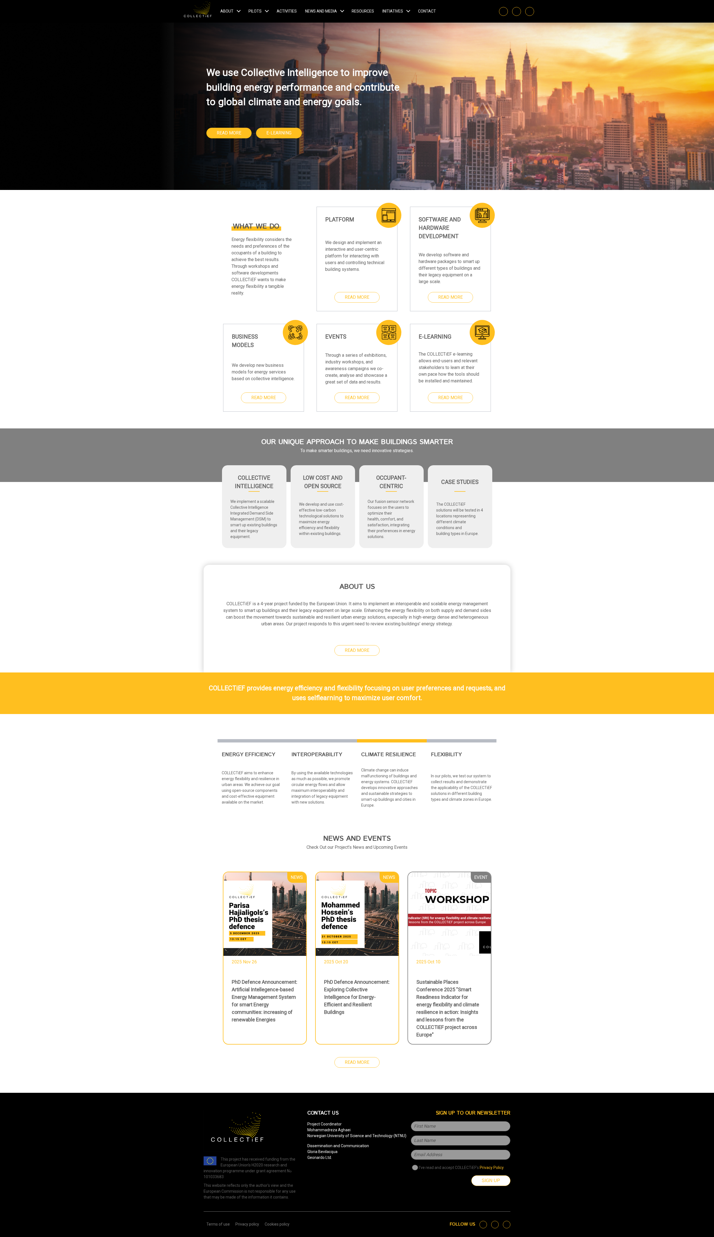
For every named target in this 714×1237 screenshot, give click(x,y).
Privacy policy (247, 1224)
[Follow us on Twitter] (503, 11)
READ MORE (229, 133)
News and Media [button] (321, 11)
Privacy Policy (491, 1167)
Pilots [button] (255, 11)
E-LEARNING (278, 133)
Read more (357, 297)
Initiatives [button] (392, 11)
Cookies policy (277, 1224)
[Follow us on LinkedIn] (516, 11)
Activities (287, 11)
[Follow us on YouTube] (529, 11)
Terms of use (218, 1224)
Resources (363, 11)
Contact (427, 11)
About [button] (226, 11)
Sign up (491, 1180)
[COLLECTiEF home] (198, 11)
